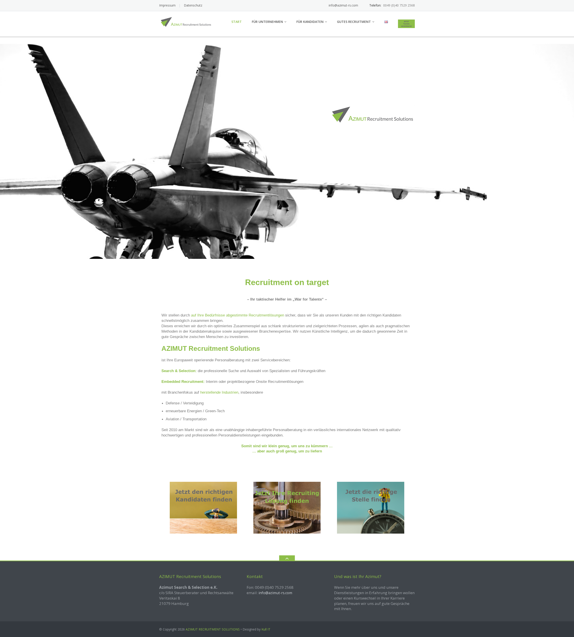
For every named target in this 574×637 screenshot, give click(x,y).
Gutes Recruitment (354, 22)
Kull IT (265, 629)
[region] (287, 151)
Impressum (167, 5)
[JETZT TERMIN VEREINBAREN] (406, 24)
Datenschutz (193, 5)
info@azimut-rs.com (343, 5)
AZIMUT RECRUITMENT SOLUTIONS (213, 629)
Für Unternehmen (267, 22)
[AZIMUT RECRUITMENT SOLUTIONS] (188, 22)
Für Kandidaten (310, 22)
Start (236, 22)
